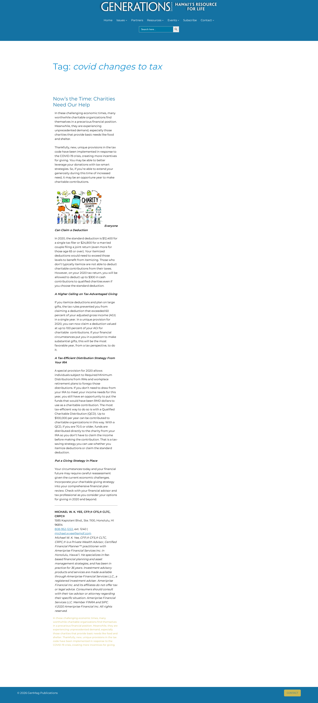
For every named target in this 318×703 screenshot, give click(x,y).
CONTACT (292, 692)
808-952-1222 (64, 529)
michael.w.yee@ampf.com (73, 533)
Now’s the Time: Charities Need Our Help (84, 102)
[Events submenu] (178, 20)
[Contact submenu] (213, 20)
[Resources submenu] (163, 20)
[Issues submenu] (126, 20)
